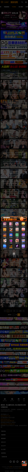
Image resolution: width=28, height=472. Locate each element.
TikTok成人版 (17, 248)
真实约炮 (4, 226)
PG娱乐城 (23, 226)
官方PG (4, 231)
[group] (24, 463)
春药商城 (10, 226)
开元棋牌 (10, 231)
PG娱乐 (4, 237)
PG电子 (23, 231)
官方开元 (17, 231)
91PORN (10, 248)
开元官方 (10, 237)
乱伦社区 (4, 248)
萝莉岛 (23, 248)
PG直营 (17, 237)
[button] (24, 465)
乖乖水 (17, 226)
